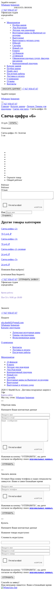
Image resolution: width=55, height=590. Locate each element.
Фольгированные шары (23, 337)
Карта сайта (7, 395)
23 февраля (17, 56)
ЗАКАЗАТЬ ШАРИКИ (11, 89)
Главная (5, 106)
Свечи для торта (21, 109)
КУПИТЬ (13, 123)
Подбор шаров (19, 25)
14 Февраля (17, 53)
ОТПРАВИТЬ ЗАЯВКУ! (28, 279)
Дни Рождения (19, 27)
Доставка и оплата (16, 76)
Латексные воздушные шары (26, 332)
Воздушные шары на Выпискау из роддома (27, 380)
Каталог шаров (14, 66)
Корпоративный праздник (25, 63)
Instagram (15, 5)
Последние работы (16, 73)
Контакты (11, 84)
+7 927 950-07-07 (9, 10)
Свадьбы (16, 45)
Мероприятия (13, 22)
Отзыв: (4, 190)
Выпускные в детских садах (25, 40)
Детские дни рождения (23, 30)
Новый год (17, 48)
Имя (3, 212)
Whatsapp (5, 5)
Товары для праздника (23, 335)
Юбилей (16, 43)
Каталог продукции (10, 327)
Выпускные (18, 38)
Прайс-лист (12, 71)
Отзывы (11, 81)
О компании (13, 78)
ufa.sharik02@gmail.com (12, 322)
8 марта (16, 50)
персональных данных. (41, 459)
